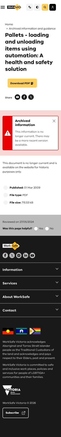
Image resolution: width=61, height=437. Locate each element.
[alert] (30, 133)
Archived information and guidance (32, 28)
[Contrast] (37, 7)
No (52, 228)
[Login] (52, 7)
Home (9, 24)
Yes (41, 228)
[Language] (30, 7)
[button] (2, 7)
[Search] (45, 7)
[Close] (54, 121)
